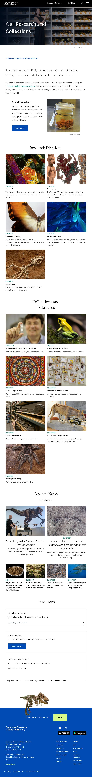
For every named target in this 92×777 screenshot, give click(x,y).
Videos (75, 751)
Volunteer (59, 761)
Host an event (77, 760)
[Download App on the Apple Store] (64, 733)
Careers (58, 758)
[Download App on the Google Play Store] (79, 733)
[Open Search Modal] (82, 3)
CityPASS (75, 741)
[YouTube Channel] (59, 727)
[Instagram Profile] (65, 727)
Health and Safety (61, 755)
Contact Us (59, 745)
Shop (74, 745)
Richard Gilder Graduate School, (22, 86)
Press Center (77, 764)
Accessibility (60, 748)
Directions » (10, 764)
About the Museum (61, 741)
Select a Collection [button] (15, 668)
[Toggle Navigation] (87, 3)
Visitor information (62, 751)
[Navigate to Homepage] (10, 3)
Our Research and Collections (26, 28)
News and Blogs (78, 748)
